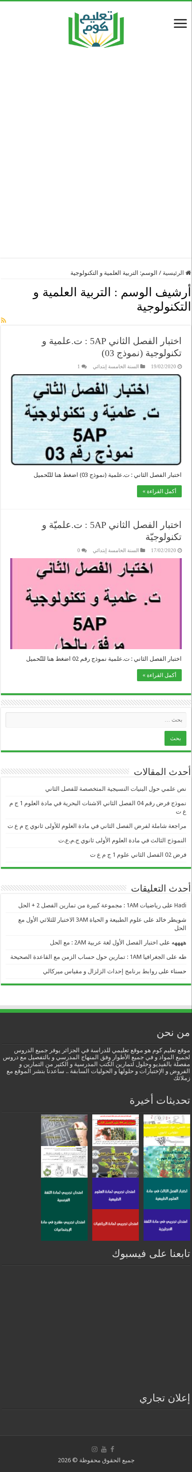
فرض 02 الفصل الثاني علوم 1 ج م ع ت (138, 854)
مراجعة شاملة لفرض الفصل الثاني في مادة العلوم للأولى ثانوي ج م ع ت (96, 825)
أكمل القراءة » (159, 491)
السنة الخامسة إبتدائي (116, 366)
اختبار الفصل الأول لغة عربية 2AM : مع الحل (104, 942)
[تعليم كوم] (96, 27)
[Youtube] (104, 1449)
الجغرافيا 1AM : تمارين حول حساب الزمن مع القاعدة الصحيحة (87, 956)
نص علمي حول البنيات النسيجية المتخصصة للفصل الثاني (115, 788)
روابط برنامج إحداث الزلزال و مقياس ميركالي (100, 971)
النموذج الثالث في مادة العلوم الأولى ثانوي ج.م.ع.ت (122, 840)
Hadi (180, 905)
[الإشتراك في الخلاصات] (3, 320)
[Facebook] (112, 1449)
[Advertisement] (96, 152)
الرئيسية (174, 272)
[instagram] (94, 1449)
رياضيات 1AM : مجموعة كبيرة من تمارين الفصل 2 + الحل (89, 905)
